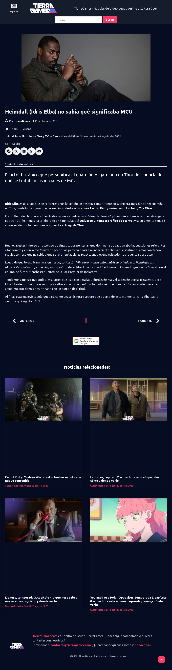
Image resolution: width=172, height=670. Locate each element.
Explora (13, 11)
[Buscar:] (78, 19)
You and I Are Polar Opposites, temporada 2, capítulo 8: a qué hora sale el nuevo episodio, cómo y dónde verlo (128, 600)
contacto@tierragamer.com (71, 645)
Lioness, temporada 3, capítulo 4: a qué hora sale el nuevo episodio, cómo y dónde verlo (41, 599)
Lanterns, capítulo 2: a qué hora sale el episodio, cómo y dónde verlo (124, 479)
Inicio (14, 136)
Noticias (27, 136)
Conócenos (143, 645)
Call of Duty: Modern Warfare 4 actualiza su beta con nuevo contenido (43, 479)
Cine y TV (43, 136)
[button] (9, 151)
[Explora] (14, 6)
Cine (55, 136)
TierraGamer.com (44, 636)
